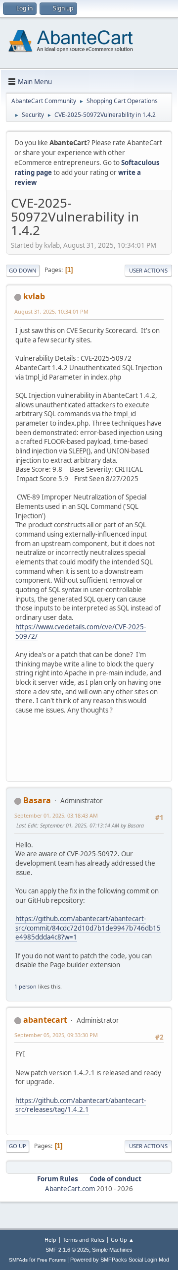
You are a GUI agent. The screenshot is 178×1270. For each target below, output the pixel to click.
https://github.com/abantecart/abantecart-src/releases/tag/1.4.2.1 (80, 1105)
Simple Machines (112, 1250)
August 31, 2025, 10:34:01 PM (51, 311)
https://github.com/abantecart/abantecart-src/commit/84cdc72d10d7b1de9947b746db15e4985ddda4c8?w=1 (88, 927)
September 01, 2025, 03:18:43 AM (56, 815)
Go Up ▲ (122, 1239)
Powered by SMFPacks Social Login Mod (119, 1260)
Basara (37, 800)
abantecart (45, 1019)
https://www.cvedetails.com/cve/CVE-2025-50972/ (80, 631)
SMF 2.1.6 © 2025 (67, 1250)
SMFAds (18, 1260)
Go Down (23, 270)
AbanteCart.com (70, 1188)
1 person (25, 986)
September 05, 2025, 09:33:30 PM (56, 1035)
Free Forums (51, 1260)
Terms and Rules (83, 1239)
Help (50, 1239)
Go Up (17, 1146)
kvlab (34, 296)
